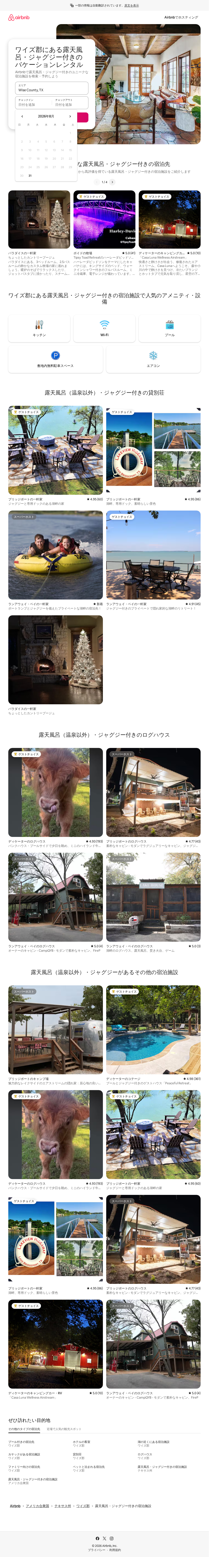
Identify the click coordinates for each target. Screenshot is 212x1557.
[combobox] (51, 90)
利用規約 (115, 1550)
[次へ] (112, 182)
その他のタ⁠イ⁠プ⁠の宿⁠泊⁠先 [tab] (24, 1429)
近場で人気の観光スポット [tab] (64, 1429)
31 (30, 176)
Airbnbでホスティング (181, 17)
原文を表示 (131, 5)
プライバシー (96, 1550)
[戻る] (97, 182)
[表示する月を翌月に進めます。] (70, 116)
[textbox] (33, 104)
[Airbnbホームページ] (18, 17)
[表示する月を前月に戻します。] (22, 116)
